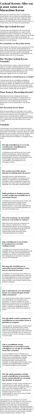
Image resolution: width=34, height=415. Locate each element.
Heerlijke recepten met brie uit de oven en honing (14, 403)
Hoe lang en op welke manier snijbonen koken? (19, 409)
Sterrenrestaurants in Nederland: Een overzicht (13, 400)
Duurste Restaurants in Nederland (9, 408)
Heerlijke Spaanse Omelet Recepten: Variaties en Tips (16, 411)
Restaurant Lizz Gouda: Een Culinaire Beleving (13, 404)
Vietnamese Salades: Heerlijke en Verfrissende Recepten (16, 406)
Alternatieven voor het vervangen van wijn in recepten (15, 401)
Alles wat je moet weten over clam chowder (12, 411)
